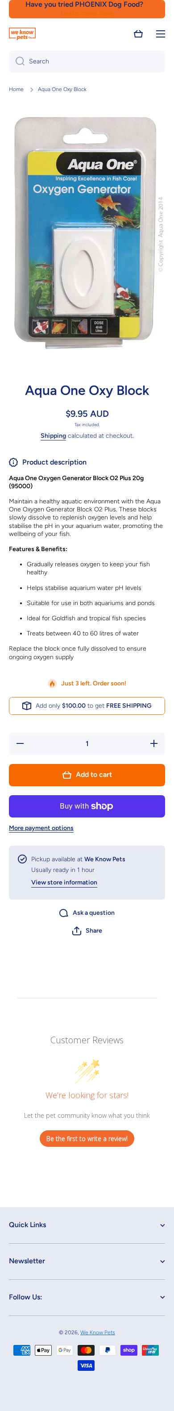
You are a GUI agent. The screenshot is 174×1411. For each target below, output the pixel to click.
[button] (138, 33)
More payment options (41, 828)
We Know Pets (97, 1332)
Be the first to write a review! (87, 1138)
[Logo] (22, 34)
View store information (64, 882)
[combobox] (87, 61)
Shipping (53, 436)
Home (16, 89)
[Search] (17, 61)
